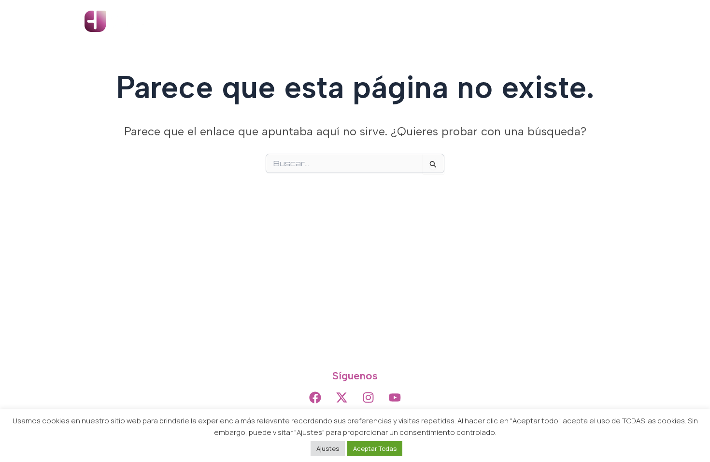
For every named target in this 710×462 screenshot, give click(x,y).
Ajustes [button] (327, 448)
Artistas (368, 21)
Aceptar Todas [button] (375, 448)
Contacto (600, 21)
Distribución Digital (489, 21)
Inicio (329, 21)
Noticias (553, 21)
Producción (418, 21)
